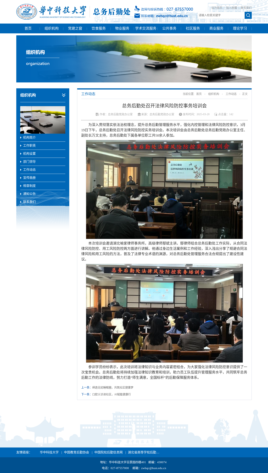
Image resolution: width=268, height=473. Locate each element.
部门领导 (29, 161)
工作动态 (29, 169)
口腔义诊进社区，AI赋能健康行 (111, 394)
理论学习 (240, 28)
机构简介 (29, 137)
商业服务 (216, 28)
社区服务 (193, 28)
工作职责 (29, 145)
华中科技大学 (49, 452)
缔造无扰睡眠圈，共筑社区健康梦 (112, 387)
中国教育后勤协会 (76, 452)
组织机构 (52, 28)
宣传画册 (29, 177)
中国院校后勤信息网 (108, 452)
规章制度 (29, 185)
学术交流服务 (145, 28)
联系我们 (246, 7)
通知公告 (29, 193)
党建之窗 (75, 28)
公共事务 (169, 28)
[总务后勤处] (73, 11)
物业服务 (122, 28)
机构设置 (29, 153)
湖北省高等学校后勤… (143, 452)
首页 (28, 28)
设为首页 (217, 7)
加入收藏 (232, 7)
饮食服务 (99, 28)
